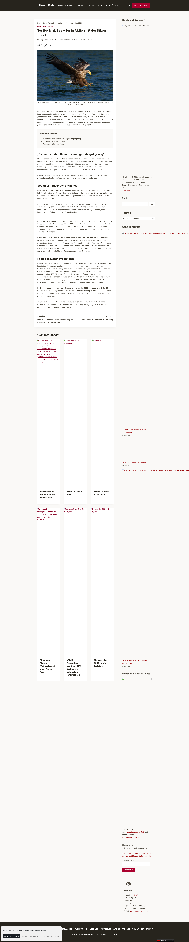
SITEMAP (149, 929)
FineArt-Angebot (141, 5)
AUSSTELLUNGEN (65, 929)
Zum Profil (128, 190)
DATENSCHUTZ (118, 929)
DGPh (136, 895)
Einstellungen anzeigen (50, 936)
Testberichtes (61, 111)
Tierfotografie (48, 26)
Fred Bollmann (102, 120)
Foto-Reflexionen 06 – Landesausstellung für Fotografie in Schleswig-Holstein (55, 319)
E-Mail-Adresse (128, 860)
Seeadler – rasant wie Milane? (55, 141)
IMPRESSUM (106, 929)
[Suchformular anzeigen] (125, 5)
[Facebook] (45, 45)
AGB (128, 929)
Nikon (39, 26)
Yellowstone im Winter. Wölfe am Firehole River (48, 494)
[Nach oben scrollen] (184, 935)
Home (39, 23)
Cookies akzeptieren (11, 936)
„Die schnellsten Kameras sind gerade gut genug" (62, 139)
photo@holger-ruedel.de (139, 911)
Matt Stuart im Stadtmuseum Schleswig (97, 318)
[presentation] (48, 413)
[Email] (38, 45)
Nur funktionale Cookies (30, 936)
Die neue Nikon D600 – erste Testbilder (101, 663)
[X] (49, 45)
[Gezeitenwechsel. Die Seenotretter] (138, 449)
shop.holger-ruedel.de (131, 837)
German (163, 940)
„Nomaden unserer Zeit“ (134, 832)
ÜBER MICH (116, 5)
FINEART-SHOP (138, 929)
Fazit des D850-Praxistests (53, 144)
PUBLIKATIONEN (103, 5)
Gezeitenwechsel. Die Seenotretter (136, 463)
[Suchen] (152, 204)
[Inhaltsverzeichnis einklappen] (109, 133)
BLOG (60, 5)
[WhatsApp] (42, 45)
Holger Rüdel (44, 40)
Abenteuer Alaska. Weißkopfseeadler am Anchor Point (47, 666)
